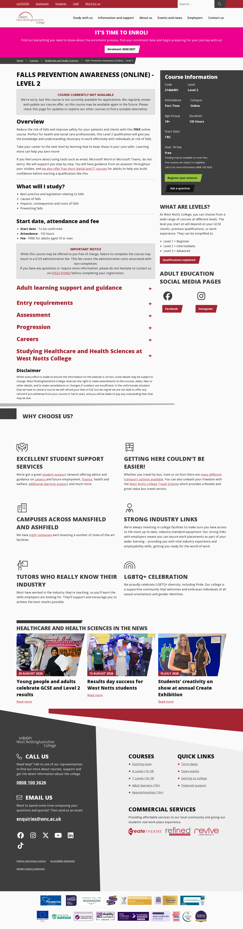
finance (87, 479)
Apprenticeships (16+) (147, 792)
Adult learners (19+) (146, 785)
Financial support (193, 785)
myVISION (23, 4)
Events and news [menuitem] (170, 18)
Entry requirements (45, 302)
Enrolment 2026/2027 (121, 49)
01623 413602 (61, 273)
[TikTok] (21, 845)
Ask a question (180, 188)
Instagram (206, 309)
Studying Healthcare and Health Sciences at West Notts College (79, 354)
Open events (190, 771)
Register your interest (182, 178)
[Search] (219, 4)
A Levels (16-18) (143, 771)
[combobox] (196, 4)
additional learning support (48, 484)
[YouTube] (58, 835)
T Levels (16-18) (143, 778)
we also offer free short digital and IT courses (74, 169)
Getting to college (194, 778)
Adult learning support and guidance (69, 287)
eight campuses (40, 535)
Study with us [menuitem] (83, 18)
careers (40, 479)
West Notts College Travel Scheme (154, 484)
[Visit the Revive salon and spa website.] (208, 833)
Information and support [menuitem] (116, 18)
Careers (27, 339)
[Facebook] (21, 835)
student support (54, 474)
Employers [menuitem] (195, 18)
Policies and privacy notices (31, 861)
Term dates (189, 764)
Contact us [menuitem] (216, 18)
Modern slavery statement (31, 868)
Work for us (92, 4)
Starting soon (142, 764)
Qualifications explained (179, 260)
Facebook (171, 309)
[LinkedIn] (71, 835)
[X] (46, 835)
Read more (24, 702)
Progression (34, 327)
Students (60, 4)
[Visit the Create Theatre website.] (147, 833)
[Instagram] (33, 835)
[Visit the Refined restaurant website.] (180, 833)
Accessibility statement (62, 861)
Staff (76, 4)
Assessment (34, 315)
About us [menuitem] (145, 18)
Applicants (42, 4)
